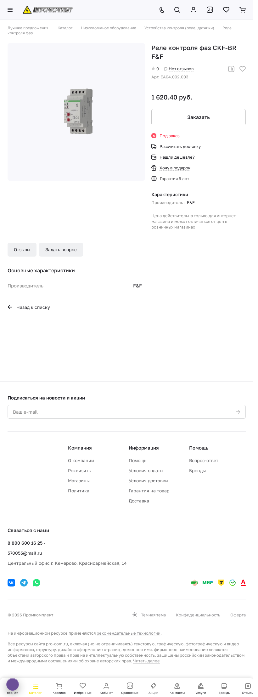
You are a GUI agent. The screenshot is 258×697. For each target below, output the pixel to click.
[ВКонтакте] (11, 582)
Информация (144, 447)
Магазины (79, 480)
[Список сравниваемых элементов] (210, 10)
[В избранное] (242, 69)
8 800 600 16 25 (25, 543)
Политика (78, 490)
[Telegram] (24, 582)
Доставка (139, 500)
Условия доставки (148, 480)
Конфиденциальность (198, 614)
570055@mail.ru (25, 553)
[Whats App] (36, 582)
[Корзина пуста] (242, 10)
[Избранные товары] (226, 10)
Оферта (238, 614)
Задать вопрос (61, 249)
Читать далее (146, 660)
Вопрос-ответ (203, 460)
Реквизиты (80, 470)
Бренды (197, 470)
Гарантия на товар (149, 490)
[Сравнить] (231, 69)
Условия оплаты (146, 470)
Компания (80, 447)
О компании (81, 460)
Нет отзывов (181, 68)
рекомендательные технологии (128, 633)
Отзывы (22, 249)
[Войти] (193, 10)
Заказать (198, 117)
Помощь (137, 460)
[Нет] (76, 112)
